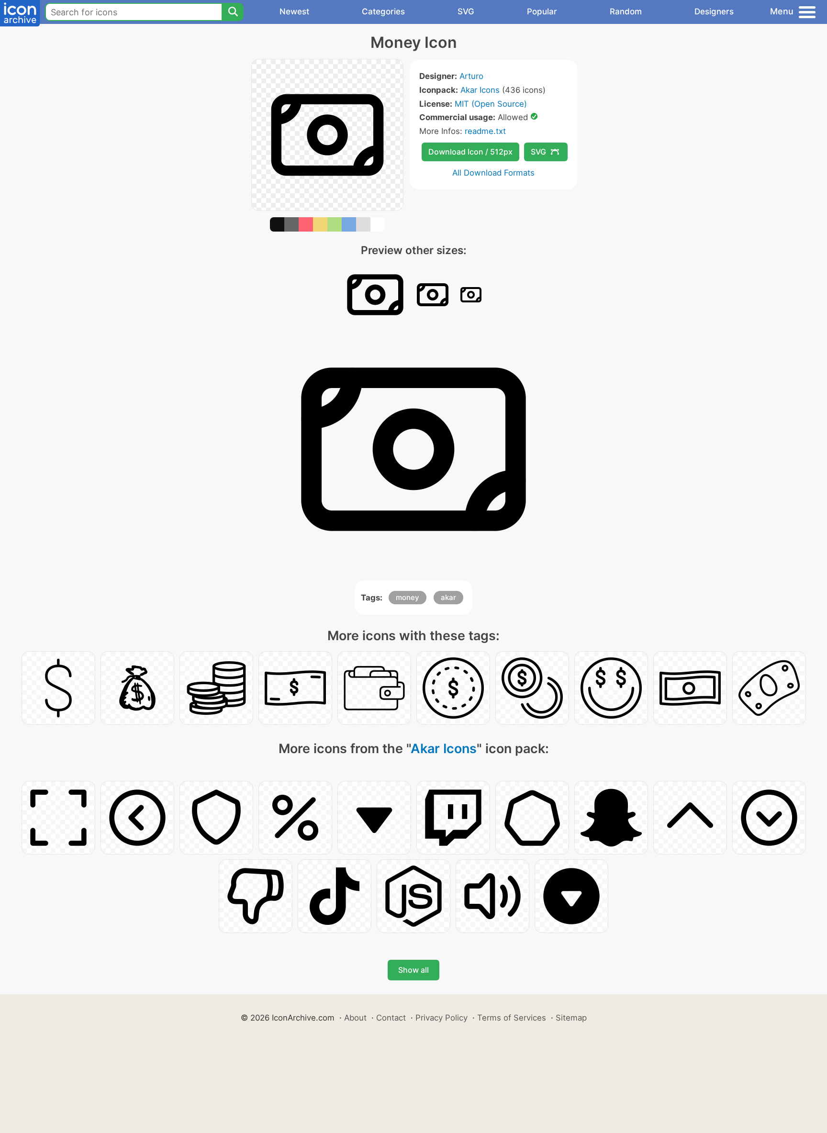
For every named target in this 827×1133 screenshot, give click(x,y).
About (355, 1017)
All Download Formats (493, 173)
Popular (542, 11)
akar (448, 597)
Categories (383, 11)
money (407, 597)
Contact (391, 1017)
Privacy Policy (441, 1017)
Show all (413, 970)
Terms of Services (511, 1017)
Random (626, 11)
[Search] (233, 12)
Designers (714, 11)
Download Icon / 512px (470, 151)
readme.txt (485, 131)
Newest (294, 11)
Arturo (471, 76)
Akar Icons (480, 90)
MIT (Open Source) (491, 104)
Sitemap (571, 1017)
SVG (466, 11)
